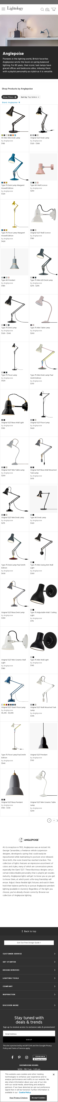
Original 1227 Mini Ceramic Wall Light (13, 661)
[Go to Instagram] (27, 1057)
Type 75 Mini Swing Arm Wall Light (41, 566)
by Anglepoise (7, 140)
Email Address (11, 1034)
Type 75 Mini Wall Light (39, 659)
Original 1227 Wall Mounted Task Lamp (43, 709)
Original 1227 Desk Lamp (39, 138)
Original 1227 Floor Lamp (40, 422)
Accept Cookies (38, 1098)
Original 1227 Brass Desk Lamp (13, 612)
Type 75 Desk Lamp (9, 327)
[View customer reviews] (39, 1057)
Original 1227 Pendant (38, 754)
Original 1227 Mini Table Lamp (13, 470)
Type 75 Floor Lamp (9, 375)
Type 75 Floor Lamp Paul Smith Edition (13, 756)
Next (57, 820)
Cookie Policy (25, 1092)
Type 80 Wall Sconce (38, 185)
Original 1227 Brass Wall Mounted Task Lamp (43, 472)
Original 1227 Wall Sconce (40, 232)
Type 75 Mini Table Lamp (40, 327)
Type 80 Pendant (8, 280)
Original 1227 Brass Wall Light (12, 422)
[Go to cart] (54, 9)
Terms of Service (18, 1048)
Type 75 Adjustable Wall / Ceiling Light (43, 614)
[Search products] (42, 9)
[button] (3, 8)
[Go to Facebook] (13, 1057)
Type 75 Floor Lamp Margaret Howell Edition (13, 234)
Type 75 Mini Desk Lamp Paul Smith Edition (41, 377)
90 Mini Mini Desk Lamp (10, 138)
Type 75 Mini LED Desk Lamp (41, 280)
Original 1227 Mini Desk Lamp (12, 517)
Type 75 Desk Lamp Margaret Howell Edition (13, 187)
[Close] (54, 1074)
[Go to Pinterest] (19, 1057)
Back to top (30, 931)
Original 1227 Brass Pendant (12, 802)
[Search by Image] (47, 9)
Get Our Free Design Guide (28, 942)
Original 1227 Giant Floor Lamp (13, 707)
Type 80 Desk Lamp (38, 517)
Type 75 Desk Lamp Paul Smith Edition (13, 566)
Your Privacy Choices (18, 1098)
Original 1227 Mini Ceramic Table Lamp (43, 804)
